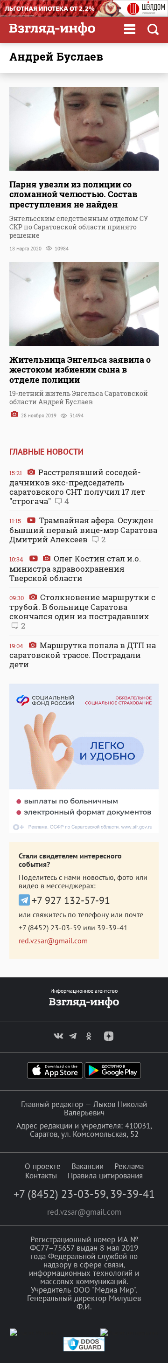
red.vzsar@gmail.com (53, 940)
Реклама (129, 1166)
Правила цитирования (105, 1175)
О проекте (43, 1166)
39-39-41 (112, 927)
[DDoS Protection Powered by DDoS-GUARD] (84, 1349)
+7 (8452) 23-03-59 (50, 927)
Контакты (41, 1175)
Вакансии (87, 1166)
